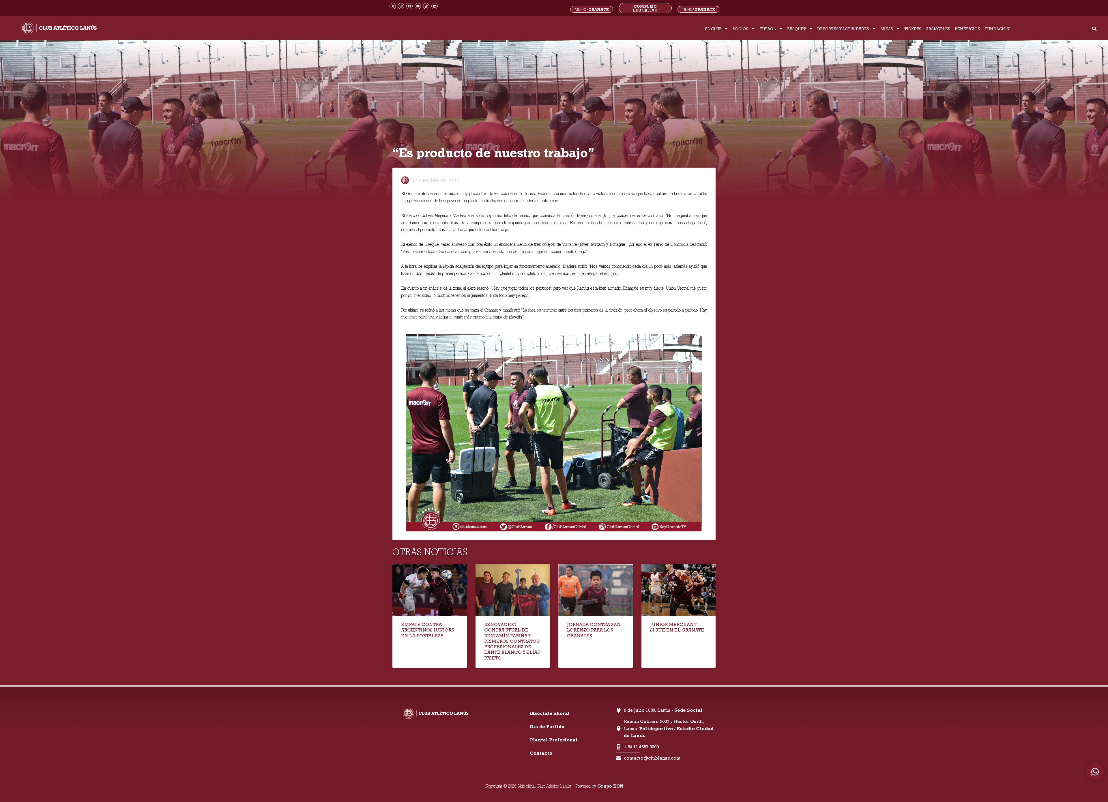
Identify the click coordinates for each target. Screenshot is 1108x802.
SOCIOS (740, 29)
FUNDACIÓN (997, 29)
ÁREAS (886, 29)
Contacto (541, 753)
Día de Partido (547, 726)
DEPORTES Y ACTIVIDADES (843, 29)
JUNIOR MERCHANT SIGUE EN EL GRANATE (677, 627)
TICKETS (912, 29)
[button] (1094, 29)
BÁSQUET (796, 29)
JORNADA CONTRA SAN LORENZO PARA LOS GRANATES (594, 630)
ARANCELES (938, 29)
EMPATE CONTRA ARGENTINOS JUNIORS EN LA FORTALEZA (427, 630)
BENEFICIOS (967, 29)
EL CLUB (713, 29)
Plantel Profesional (554, 740)
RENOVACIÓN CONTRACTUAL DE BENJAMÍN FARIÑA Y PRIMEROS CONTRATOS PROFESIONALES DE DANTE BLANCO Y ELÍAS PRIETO (512, 641)
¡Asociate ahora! (549, 713)
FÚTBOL (767, 29)
